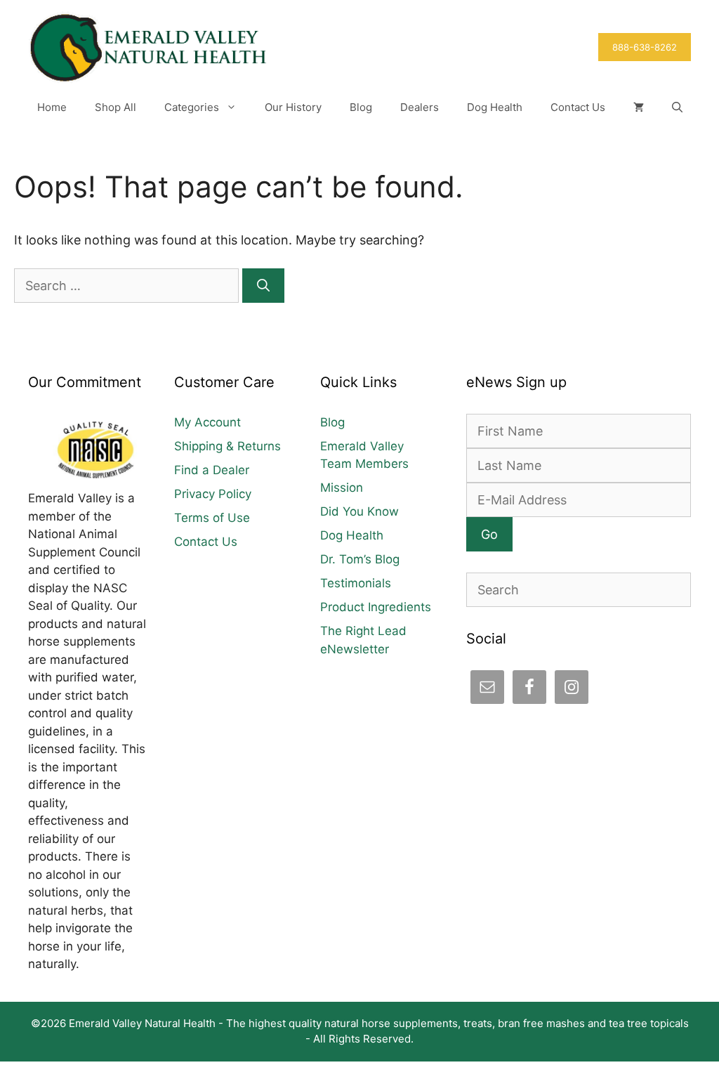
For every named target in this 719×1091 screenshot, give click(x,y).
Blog (361, 107)
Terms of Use (212, 518)
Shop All (115, 107)
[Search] (263, 285)
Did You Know (359, 511)
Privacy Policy (212, 494)
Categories (191, 107)
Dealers (419, 107)
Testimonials (355, 583)
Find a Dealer (211, 470)
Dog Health (494, 107)
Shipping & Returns (227, 446)
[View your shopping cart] (638, 107)
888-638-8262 (644, 47)
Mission (341, 488)
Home (52, 107)
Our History (293, 107)
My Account (207, 422)
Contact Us (577, 107)
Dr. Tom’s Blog (360, 559)
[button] (677, 107)
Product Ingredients (375, 607)
